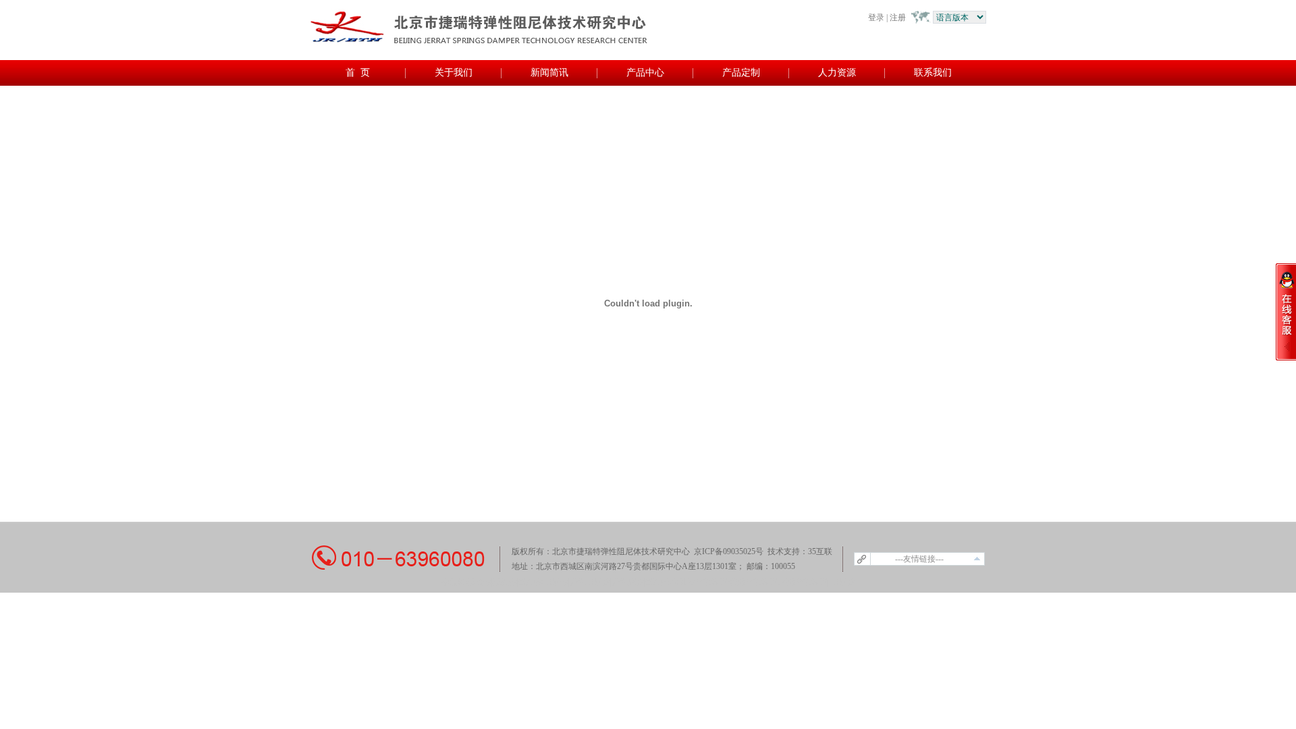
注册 (898, 17)
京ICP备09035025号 (729, 551)
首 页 (358, 73)
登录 (876, 17)
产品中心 (645, 73)
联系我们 (933, 73)
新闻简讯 (549, 73)
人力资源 (837, 73)
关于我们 (454, 73)
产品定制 (741, 73)
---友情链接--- (919, 559)
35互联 (820, 551)
